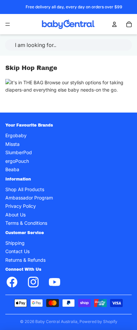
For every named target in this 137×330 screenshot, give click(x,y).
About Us (15, 214)
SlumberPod (18, 152)
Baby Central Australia (56, 321)
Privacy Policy (20, 206)
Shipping (15, 243)
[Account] (114, 24)
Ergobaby (16, 135)
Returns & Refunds (25, 260)
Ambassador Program (29, 197)
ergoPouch (17, 161)
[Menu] (7, 24)
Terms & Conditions (26, 223)
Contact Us (17, 251)
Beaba (12, 169)
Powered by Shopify (98, 321)
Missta (12, 144)
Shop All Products (24, 189)
